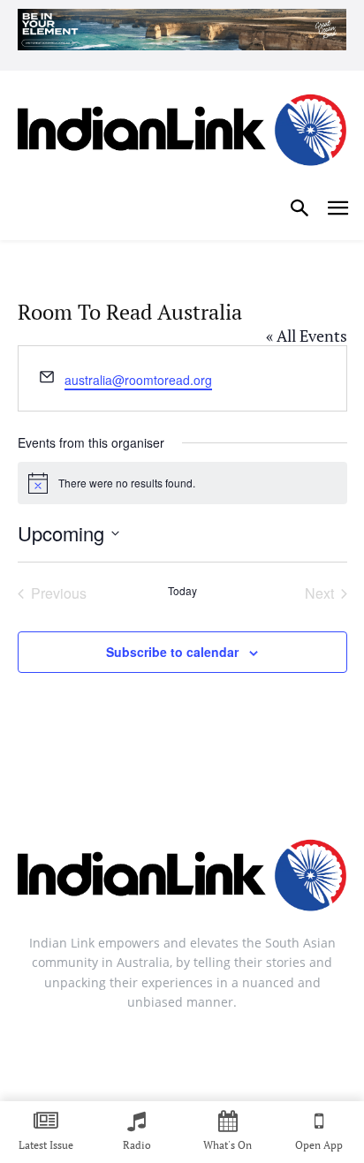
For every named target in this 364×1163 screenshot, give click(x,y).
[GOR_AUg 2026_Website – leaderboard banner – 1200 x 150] (182, 29)
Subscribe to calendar (172, 652)
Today (182, 591)
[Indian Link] (182, 133)
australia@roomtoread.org (138, 380)
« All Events (306, 335)
